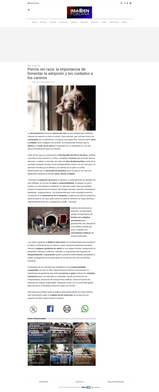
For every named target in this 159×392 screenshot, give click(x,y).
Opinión (124, 22)
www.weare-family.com (71, 292)
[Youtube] (130, 3)
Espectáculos (114, 22)
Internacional (63, 22)
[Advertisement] (79, 44)
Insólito (103, 22)
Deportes (74, 22)
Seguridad (84, 22)
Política (34, 22)
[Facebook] (125, 3)
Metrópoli (43, 22)
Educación (94, 22)
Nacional (53, 22)
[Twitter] (127, 3)
